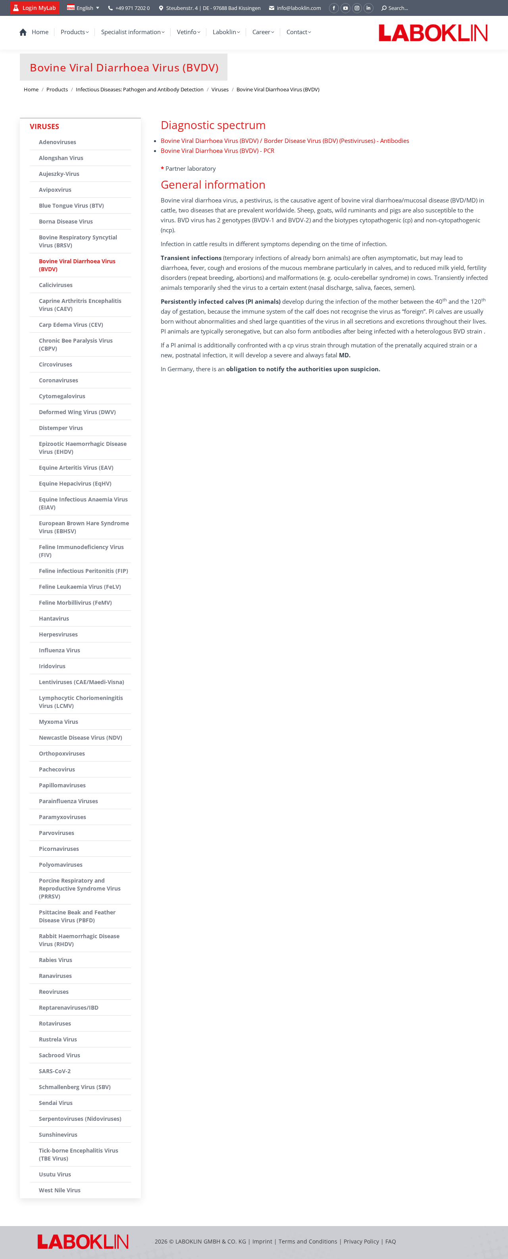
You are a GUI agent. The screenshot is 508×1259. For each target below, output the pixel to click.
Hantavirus (54, 618)
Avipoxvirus (55, 189)
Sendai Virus (56, 1103)
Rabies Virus (55, 960)
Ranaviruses (55, 975)
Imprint (262, 1241)
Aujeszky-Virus (59, 173)
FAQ (390, 1241)
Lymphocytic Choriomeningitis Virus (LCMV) (81, 702)
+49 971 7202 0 (132, 8)
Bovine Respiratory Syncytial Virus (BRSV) (78, 241)
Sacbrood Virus (59, 1055)
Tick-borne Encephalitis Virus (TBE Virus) (78, 1154)
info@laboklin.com (299, 8)
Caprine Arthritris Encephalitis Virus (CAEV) (80, 304)
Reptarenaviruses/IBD (68, 1007)
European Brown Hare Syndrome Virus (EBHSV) (84, 527)
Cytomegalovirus (62, 396)
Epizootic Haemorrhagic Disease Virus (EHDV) (83, 447)
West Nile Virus (60, 1190)
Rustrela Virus (58, 1039)
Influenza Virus (59, 650)
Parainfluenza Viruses (68, 801)
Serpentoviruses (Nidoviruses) (80, 1118)
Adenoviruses (57, 142)
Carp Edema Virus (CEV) (71, 324)
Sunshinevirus (58, 1134)
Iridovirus (52, 666)
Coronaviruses (58, 380)
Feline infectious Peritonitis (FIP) (83, 571)
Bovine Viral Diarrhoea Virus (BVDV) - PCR (217, 150)
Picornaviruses (59, 848)
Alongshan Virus (61, 158)
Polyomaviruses (61, 864)
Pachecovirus (57, 769)
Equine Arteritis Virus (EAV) (76, 467)
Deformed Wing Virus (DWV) (77, 412)
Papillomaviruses (62, 785)
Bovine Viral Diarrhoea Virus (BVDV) (77, 265)
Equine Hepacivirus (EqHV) (75, 483)
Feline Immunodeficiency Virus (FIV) (81, 551)
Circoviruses (55, 364)
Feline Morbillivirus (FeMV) (75, 602)
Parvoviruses (56, 833)
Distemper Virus (61, 428)
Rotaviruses (55, 1023)
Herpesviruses (58, 634)
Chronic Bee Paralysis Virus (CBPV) (76, 344)
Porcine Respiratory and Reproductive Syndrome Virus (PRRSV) (80, 888)
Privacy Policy (361, 1241)
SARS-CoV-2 (55, 1071)
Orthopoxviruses (62, 753)
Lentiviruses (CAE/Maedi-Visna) (81, 682)
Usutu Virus (55, 1174)
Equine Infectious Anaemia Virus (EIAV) (83, 503)
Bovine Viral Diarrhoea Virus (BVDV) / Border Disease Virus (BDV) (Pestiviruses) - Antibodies (285, 141)
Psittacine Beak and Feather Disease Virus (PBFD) (77, 916)
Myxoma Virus (58, 721)
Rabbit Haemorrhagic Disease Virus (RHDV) (79, 940)
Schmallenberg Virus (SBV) (75, 1087)
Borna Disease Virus (66, 221)
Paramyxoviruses (62, 817)
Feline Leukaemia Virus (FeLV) (80, 586)
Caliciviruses (56, 285)
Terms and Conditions (309, 1241)
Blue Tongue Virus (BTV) (71, 205)
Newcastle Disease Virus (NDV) (80, 737)
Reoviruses (54, 991)
